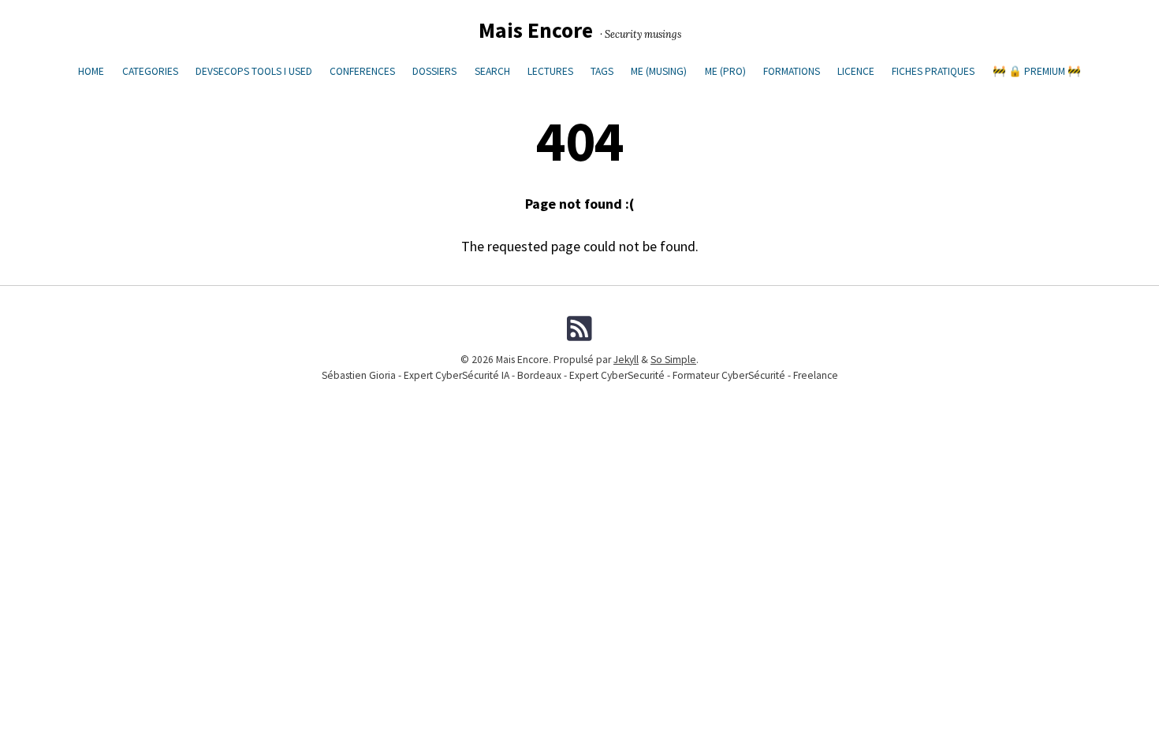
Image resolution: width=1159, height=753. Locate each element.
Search (492, 71)
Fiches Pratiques (933, 71)
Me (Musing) (659, 71)
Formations (791, 71)
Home (91, 71)
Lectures (550, 71)
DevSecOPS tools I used (254, 71)
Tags (602, 71)
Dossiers (434, 71)
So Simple (673, 359)
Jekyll (626, 359)
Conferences (362, 71)
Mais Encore (536, 30)
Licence (855, 71)
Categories (150, 71)
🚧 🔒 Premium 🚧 (1037, 71)
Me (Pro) (725, 71)
